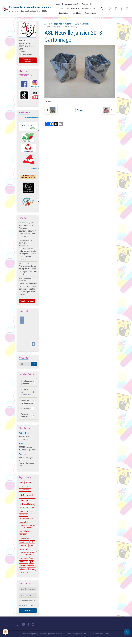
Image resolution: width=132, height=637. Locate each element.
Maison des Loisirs (26, 518)
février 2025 (24, 573)
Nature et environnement (28, 401)
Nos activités (72, 8)
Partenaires (27, 409)
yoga (32, 508)
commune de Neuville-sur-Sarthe (28, 526)
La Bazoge (30, 565)
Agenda (85, 4)
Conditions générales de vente (79, 634)
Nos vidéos (76, 13)
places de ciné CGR (26, 558)
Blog (92, 4)
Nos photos (63, 13)
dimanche (23, 545)
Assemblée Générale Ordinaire (28, 554)
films (21, 483)
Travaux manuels (27, 415)
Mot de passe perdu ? (26, 605)
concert (28, 483)
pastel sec (23, 515)
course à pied (24, 531)
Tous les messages (27, 301)
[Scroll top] (127, 632)
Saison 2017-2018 (72, 24)
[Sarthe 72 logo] (28, 137)
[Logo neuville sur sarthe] (28, 126)
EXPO (31, 545)
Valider (28, 610)
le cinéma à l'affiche (27, 504)
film (21, 511)
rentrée (22, 565)
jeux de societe (25, 490)
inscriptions (24, 542)
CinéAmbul (24, 500)
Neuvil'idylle (24, 486)
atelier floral (24, 508)
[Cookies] (5, 632)
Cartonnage (86, 24)
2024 (32, 542)
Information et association (27, 392)
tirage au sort (24, 538)
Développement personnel (28, 382)
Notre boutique (87, 8)
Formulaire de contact (28, 60)
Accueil (57, 4)
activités (23, 535)
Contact (60, 8)
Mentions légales (29, 634)
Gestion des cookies (101, 634)
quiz (31, 562)
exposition (23, 549)
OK (34, 364)
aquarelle (23, 522)
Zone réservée (90, 13)
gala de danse (30, 511)
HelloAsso (31, 569)
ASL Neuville (27, 495)
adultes (22, 569)
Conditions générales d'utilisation (52, 634)
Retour (79, 110)
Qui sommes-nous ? (70, 4)
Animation (23, 562)
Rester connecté (28, 601)
